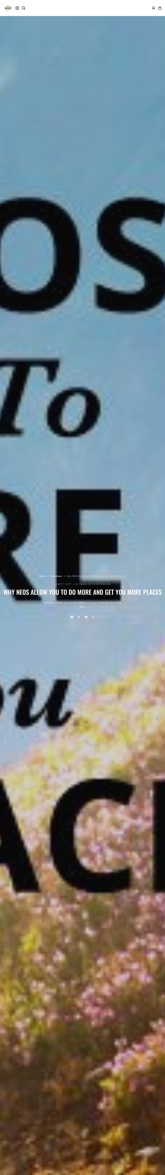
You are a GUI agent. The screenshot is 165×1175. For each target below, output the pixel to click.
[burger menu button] (17, 8)
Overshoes (56, 576)
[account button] (153, 8)
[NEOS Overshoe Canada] (8, 8)
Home (42, 576)
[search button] (23, 8)
